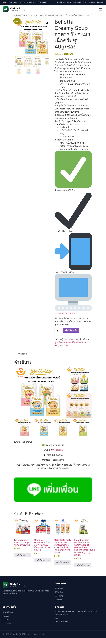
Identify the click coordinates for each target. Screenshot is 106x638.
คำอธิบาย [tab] (22, 353)
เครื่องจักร (59, 596)
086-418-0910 (61, 621)
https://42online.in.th (66, 313)
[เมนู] (100, 9)
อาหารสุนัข (59, 592)
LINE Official (8, 612)
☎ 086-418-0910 (63, 2)
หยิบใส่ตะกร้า (71, 330)
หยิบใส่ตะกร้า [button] (22, 555)
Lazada (100, 2)
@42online (57, 450)
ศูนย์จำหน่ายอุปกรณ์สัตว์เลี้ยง (68, 342)
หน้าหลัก (17, 15)
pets (25, 15)
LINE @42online (79, 2)
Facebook (7, 623)
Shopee (91, 2)
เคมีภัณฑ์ (58, 599)
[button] (47, 23)
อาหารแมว (33, 15)
